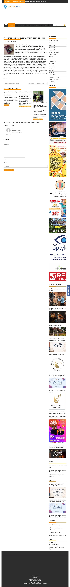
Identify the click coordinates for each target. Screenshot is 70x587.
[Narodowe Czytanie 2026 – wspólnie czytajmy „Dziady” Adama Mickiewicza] (57, 347)
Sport (17, 25)
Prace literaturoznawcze (54, 544)
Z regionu (51, 81)
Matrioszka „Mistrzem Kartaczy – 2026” (57, 535)
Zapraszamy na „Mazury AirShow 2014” (37, 83)
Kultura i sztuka (52, 52)
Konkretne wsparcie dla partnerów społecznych (56, 475)
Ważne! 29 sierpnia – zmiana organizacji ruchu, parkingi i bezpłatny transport (57, 376)
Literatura (51, 54)
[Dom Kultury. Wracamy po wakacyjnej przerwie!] (57, 401)
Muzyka (50, 56)
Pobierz (50, 63)
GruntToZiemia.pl (52, 542)
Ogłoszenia (51, 61)
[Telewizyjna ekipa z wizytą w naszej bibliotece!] (57, 299)
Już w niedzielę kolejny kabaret (12, 83)
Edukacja (40, 119)
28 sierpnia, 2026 (8, 92)
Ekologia (50, 45)
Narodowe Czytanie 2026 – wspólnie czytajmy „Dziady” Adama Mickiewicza (57, 339)
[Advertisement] (47, 13)
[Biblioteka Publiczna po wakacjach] (57, 364)
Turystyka (28, 25)
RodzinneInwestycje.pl (53, 545)
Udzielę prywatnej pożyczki (35, 580)
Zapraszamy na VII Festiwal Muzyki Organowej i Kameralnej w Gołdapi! (56, 446)
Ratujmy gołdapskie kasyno (55, 325)
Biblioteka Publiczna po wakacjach (56, 354)
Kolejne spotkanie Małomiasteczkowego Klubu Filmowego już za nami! (57, 309)
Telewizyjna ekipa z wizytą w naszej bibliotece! (56, 289)
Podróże (50, 65)
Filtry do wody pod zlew (35, 576)
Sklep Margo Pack (35, 582)
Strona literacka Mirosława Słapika (56, 547)
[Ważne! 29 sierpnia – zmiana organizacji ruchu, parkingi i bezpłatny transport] (57, 383)
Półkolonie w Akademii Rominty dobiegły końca (57, 466)
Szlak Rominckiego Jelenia (54, 532)
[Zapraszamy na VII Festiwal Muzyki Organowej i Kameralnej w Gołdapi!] (57, 453)
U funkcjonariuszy (27, 106)
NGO (50, 59)
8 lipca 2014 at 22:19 (17, 130)
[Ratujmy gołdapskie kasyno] (57, 331)
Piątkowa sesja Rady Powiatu (34, 1)
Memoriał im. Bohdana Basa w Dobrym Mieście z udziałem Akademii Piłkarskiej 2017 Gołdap (57, 412)
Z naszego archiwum (37, 25)
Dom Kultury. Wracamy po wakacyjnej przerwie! (57, 391)
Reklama (45, 25)
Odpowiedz (8, 134)
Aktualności (11, 25)
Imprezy (22, 25)
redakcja (14, 41)
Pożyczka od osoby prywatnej (35, 579)
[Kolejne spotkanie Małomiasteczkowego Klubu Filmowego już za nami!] (57, 317)
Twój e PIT (35, 577)
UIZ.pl (50, 548)
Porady (50, 68)
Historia (50, 47)
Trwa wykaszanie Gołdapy (54, 524)
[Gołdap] (6, 24)
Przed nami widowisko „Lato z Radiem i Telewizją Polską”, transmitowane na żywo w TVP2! (57, 417)
